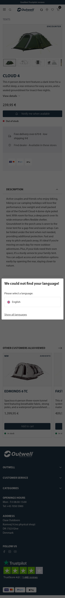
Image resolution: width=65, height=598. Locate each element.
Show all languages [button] (15, 314)
